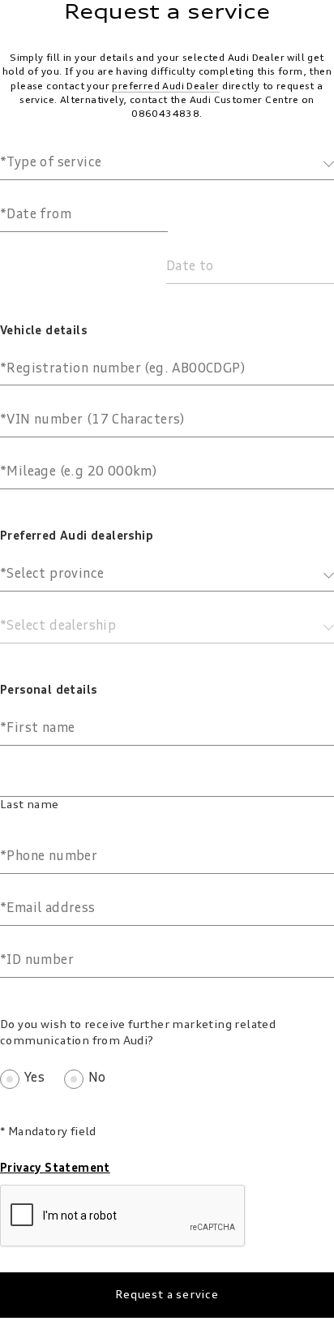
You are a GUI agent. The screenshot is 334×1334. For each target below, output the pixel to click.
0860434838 (165, 114)
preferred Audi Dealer (165, 87)
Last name (29, 805)
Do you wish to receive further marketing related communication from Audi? (138, 1033)
